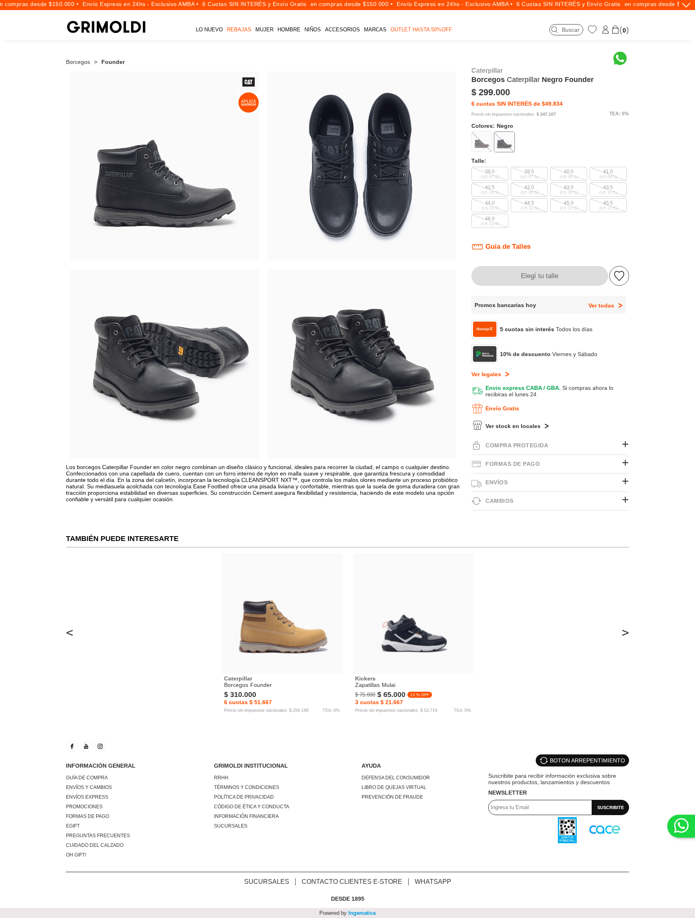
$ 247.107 (546, 114)
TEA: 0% (619, 114)
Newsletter (507, 792)
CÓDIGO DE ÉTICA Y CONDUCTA (251, 806)
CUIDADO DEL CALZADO (94, 845)
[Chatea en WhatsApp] (620, 58)
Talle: (478, 161)
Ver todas (601, 305)
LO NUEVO (209, 30)
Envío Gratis (502, 408)
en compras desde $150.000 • (333, 4)
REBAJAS (239, 30)
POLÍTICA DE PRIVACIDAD (244, 797)
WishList (593, 29)
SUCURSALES (230, 826)
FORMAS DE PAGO (87, 816)
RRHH (221, 778)
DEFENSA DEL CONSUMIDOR (396, 778)
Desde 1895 (347, 898)
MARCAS (375, 30)
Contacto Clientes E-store (352, 881)
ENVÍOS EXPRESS (87, 797)
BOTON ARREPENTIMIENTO (587, 760)
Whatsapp (433, 881)
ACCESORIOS (342, 30)
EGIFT (73, 826)
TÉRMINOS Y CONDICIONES (246, 787)
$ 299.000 (490, 92)
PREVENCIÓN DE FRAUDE (392, 797)
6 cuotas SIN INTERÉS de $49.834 (517, 103)
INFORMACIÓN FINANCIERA (246, 816)
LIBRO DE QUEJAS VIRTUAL (394, 787)
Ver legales (486, 374)
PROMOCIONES (84, 806)
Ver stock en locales (513, 426)
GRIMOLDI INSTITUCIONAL (251, 765)
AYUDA (371, 765)
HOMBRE (289, 30)
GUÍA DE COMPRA (87, 778)
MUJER (264, 30)
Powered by (347, 913)
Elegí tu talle (539, 276)
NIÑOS (312, 30)
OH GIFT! (76, 855)
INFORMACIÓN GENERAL (101, 765)
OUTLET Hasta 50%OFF (421, 30)
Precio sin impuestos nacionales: (503, 114)
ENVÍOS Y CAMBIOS (89, 787)
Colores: (492, 126)
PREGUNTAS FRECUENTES (98, 835)
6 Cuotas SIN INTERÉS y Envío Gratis (235, 4)
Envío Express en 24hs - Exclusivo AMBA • (121, 4)
